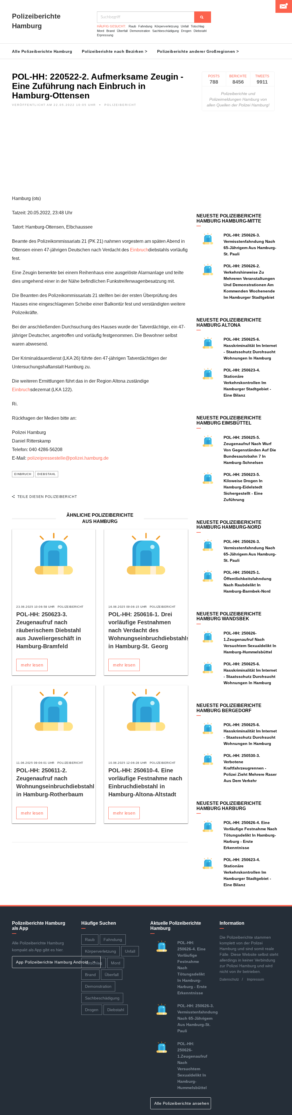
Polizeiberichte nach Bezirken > (114, 51)
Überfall (122, 31)
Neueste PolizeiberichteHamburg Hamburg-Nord (228, 525)
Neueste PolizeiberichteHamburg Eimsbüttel (228, 420)
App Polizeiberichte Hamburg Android (53, 962)
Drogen (186, 31)
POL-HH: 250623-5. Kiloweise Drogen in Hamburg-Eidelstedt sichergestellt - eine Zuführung (243, 487)
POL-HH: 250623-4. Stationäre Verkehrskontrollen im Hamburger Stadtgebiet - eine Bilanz (247, 382)
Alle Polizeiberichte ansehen (182, 1103)
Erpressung (105, 35)
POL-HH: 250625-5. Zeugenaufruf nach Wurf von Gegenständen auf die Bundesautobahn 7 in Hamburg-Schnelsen (250, 450)
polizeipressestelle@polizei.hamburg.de (68, 458)
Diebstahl (200, 31)
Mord (100, 31)
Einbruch (139, 249)
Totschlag (197, 26)
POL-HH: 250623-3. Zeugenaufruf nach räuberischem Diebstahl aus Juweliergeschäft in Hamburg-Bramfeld (48, 630)
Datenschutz (229, 979)
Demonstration (140, 31)
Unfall (184, 26)
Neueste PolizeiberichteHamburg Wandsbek (228, 616)
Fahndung (145, 26)
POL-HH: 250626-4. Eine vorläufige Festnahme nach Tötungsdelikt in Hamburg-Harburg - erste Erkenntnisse (250, 835)
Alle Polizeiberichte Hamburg (42, 51)
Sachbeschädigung (165, 31)
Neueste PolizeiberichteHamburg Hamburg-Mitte (228, 218)
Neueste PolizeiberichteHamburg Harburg (228, 806)
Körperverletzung (167, 26)
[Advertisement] (100, 154)
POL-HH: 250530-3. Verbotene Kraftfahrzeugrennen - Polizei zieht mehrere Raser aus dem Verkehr (250, 768)
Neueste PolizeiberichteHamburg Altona (228, 323)
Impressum (255, 979)
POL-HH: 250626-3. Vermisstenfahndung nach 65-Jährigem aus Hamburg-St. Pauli (197, 1018)
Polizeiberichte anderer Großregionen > (198, 51)
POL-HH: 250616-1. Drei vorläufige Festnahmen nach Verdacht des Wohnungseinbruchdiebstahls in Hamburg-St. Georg (149, 630)
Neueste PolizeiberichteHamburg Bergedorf (228, 708)
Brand (110, 31)
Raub (132, 26)
